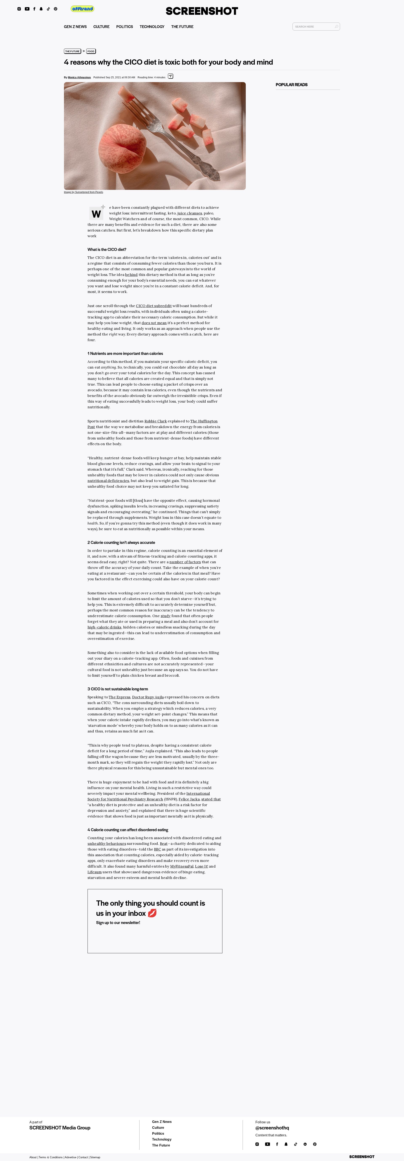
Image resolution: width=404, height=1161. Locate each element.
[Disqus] (155, 1021)
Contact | (83, 1157)
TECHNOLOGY (152, 26)
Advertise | (71, 1157)
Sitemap (95, 1157)
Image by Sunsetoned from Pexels (83, 192)
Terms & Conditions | (51, 1157)
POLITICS (124, 26)
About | (33, 1157)
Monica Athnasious (79, 77)
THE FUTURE (182, 26)
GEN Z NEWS (75, 26)
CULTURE (101, 26)
